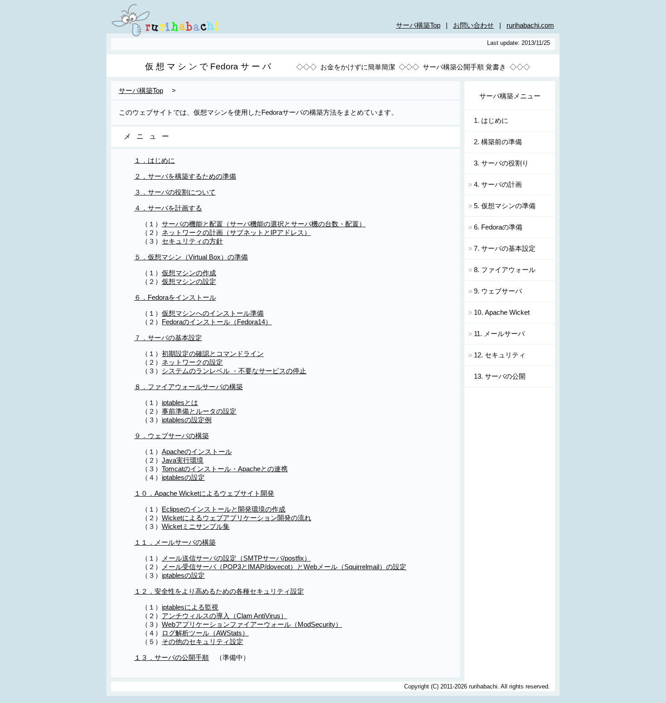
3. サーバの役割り (497, 163)
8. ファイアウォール (502, 269)
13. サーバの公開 (495, 376)
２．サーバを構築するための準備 (185, 176)
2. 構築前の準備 (493, 142)
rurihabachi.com (530, 25)
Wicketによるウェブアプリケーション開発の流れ (236, 518)
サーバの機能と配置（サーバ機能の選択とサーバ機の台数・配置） (264, 224)
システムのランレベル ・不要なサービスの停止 (234, 371)
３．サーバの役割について (175, 192)
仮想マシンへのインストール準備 (213, 313)
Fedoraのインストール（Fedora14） (217, 322)
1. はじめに (486, 120)
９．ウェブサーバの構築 (171, 435)
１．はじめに (154, 160)
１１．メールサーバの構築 (175, 542)
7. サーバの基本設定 (502, 248)
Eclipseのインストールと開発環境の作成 (223, 509)
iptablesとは (180, 402)
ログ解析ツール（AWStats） (205, 633)
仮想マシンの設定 (189, 281)
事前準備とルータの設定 (199, 411)
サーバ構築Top (418, 25)
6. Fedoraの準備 (495, 227)
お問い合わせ (473, 25)
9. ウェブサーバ (495, 291)
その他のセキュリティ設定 (202, 641)
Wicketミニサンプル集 (196, 526)
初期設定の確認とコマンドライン (213, 353)
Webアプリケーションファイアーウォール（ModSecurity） (252, 624)
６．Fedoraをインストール (175, 297)
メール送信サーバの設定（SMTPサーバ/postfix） (236, 558)
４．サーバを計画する (168, 208)
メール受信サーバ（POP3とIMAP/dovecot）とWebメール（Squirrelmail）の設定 (284, 567)
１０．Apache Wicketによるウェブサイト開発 (204, 493)
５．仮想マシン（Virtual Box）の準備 (191, 257)
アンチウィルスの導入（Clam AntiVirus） (224, 616)
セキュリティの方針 (192, 241)
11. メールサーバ (496, 333)
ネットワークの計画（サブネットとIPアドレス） (236, 232)
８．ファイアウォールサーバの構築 (188, 387)
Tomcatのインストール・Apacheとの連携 (225, 469)
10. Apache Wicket (499, 312)
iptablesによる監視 (190, 607)
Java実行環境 (182, 460)
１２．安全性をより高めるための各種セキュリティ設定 (219, 591)
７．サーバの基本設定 (168, 338)
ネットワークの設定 (192, 362)
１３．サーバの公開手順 (171, 657)
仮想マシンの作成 (189, 273)
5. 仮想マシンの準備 (502, 206)
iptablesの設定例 (187, 420)
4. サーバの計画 (495, 184)
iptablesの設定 (183, 477)
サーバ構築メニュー (510, 96)
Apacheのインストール (197, 451)
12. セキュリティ (497, 355)
